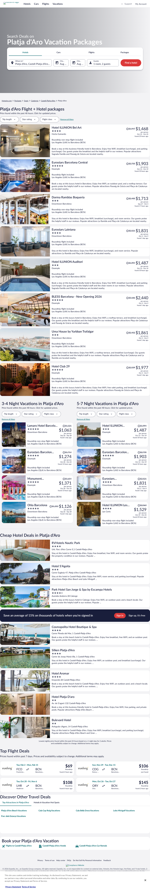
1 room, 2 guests (101, 64)
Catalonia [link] (34, 101)
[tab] (25, 52)
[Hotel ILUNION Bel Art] (100, 140)
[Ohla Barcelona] (49, 512)
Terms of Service (29, 887)
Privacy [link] (40, 860)
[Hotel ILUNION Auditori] (100, 274)
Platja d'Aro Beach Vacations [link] (14, 811)
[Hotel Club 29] (100, 379)
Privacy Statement (13, 887)
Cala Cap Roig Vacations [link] (49, 811)
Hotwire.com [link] (7, 101)
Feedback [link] (107, 860)
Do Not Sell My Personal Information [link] (87, 860)
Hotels (27, 4)
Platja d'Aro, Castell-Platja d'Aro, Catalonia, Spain (33, 64)
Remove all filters (67, 119)
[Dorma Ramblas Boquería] (100, 209)
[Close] (145, 880)
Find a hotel (131, 63)
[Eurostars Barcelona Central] (100, 175)
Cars (36, 4)
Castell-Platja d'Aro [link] (48, 101)
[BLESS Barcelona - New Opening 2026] (100, 309)
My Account (140, 4)
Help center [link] (60, 860)
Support (128, 4)
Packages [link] (17, 101)
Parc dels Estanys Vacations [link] (13, 816)
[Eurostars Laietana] (100, 241)
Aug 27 (80, 64)
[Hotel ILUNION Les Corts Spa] (124, 514)
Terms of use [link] (49, 860)
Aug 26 (63, 64)
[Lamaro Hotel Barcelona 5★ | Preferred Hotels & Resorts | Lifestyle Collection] (49, 434)
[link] (20, 846)
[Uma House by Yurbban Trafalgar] (100, 344)
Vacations (58, 4)
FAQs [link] (69, 860)
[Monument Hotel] (49, 487)
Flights (45, 4)
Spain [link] (26, 101)
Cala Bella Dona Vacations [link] (87, 811)
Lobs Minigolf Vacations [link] (124, 811)
